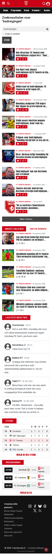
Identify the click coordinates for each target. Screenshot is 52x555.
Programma (16, 10)
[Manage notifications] (46, 549)
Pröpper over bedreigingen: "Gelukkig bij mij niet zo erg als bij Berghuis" (32, 138)
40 (19, 260)
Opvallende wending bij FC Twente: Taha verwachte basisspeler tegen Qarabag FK (33, 255)
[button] (44, 4)
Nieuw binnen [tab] (38, 228)
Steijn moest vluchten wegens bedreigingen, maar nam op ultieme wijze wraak (30, 121)
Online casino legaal (13, 525)
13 (19, 243)
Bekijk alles (26, 492)
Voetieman (18, 325)
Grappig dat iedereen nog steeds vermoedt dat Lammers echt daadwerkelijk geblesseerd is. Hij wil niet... (25, 367)
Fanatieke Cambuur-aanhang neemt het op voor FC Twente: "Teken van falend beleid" (30, 272)
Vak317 (16, 381)
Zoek (7, 40)
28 (26, 110)
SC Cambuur (20, 477)
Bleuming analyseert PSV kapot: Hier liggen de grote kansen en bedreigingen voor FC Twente (31, 104)
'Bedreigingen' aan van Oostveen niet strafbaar (31, 172)
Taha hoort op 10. (21, 349)
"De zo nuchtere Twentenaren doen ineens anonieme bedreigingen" (30, 206)
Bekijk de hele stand (26, 454)
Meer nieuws (26, 219)
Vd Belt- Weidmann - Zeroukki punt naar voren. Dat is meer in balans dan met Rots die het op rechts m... (23, 408)
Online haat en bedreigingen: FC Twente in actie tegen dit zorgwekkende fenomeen (31, 87)
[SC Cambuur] (28, 477)
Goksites (8, 528)
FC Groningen (20, 485)
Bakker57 (17, 357)
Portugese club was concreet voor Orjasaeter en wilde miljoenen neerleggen (33, 288)
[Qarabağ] (28, 470)
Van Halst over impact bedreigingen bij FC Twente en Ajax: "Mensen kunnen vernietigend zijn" (33, 71)
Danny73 (17, 401)
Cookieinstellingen (36, 548)
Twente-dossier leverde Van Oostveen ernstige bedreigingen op (31, 189)
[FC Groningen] (28, 485)
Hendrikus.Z (19, 345)
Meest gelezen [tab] (14, 228)
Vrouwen (36, 10)
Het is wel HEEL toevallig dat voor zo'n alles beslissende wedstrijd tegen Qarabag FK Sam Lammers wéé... (25, 332)
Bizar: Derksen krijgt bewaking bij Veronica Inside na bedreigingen (32, 155)
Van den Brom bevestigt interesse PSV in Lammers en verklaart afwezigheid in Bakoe (32, 238)
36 (19, 277)
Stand (26, 10)
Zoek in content (12, 34)
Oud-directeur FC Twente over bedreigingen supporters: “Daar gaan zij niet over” (31, 54)
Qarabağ (22, 470)
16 (21, 93)
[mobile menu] (3, 3)
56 (25, 277)
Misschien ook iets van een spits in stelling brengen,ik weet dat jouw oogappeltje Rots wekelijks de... (25, 389)
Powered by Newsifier (26, 551)
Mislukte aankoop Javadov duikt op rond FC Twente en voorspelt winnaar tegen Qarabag (31, 305)
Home (5, 10)
